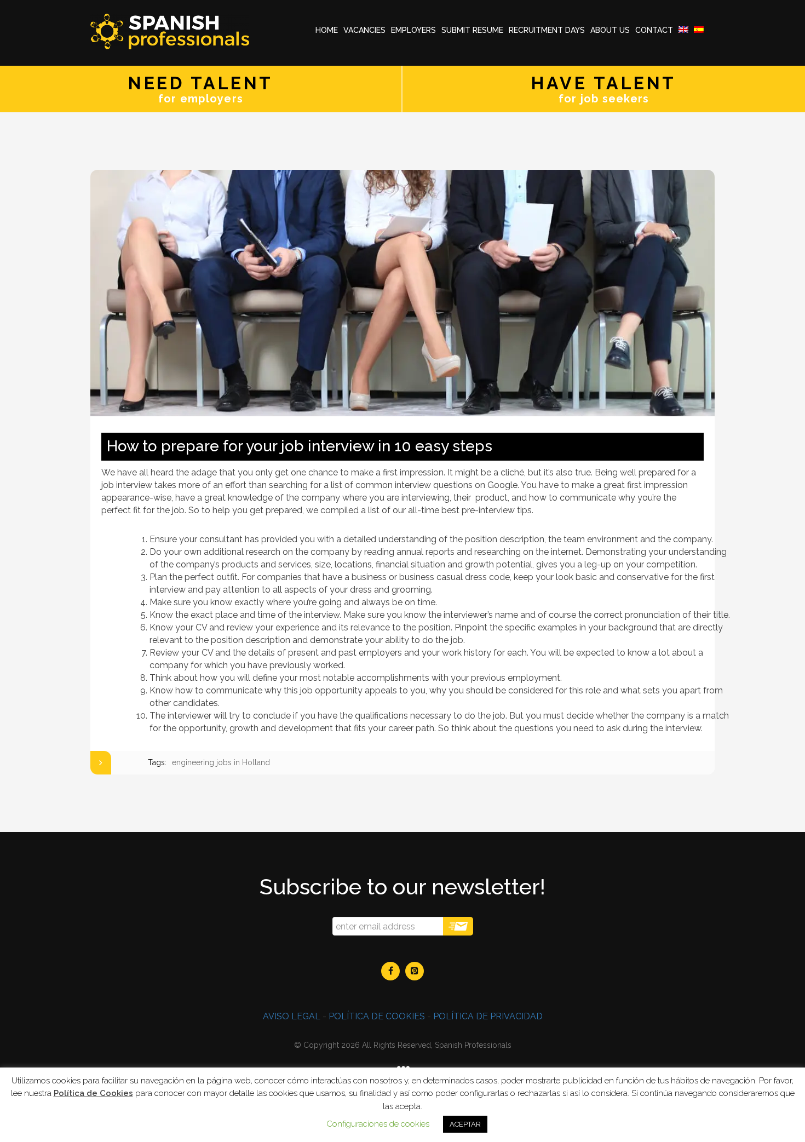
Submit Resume (472, 30)
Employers (413, 30)
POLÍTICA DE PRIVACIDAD (488, 1016)
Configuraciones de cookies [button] (377, 1124)
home (326, 30)
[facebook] (390, 971)
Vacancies (364, 30)
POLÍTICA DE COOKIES (377, 1016)
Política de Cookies (93, 1093)
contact (654, 30)
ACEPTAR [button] (465, 1124)
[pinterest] (414, 971)
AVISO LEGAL (291, 1016)
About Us (610, 30)
